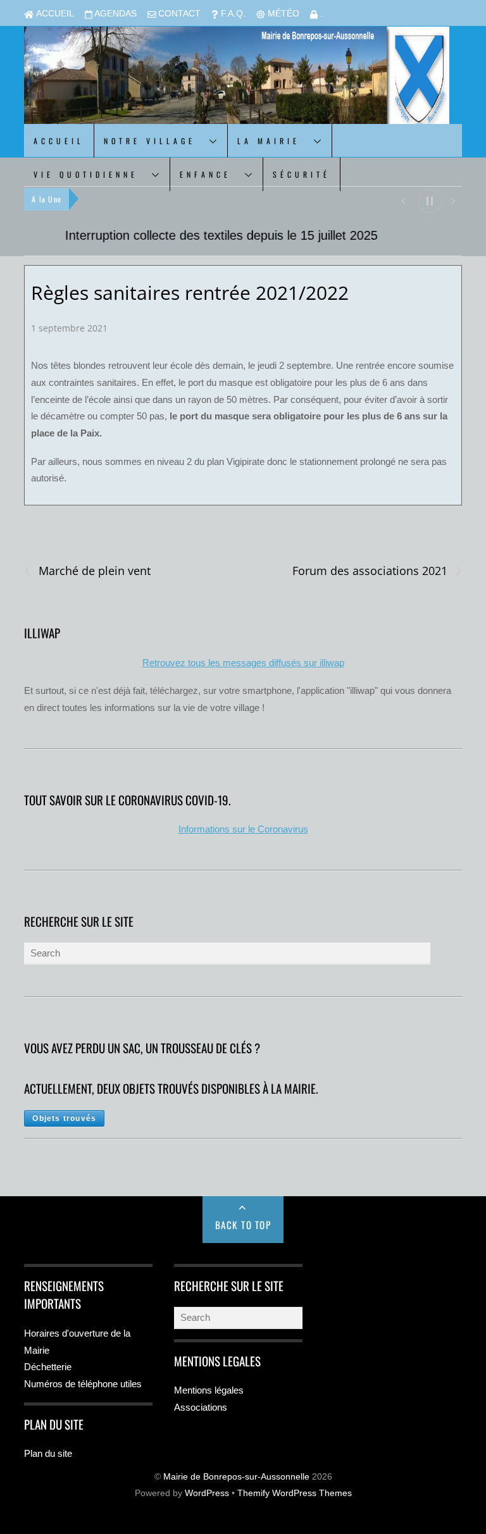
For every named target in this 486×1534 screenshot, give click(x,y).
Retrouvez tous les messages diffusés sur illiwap (243, 662)
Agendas (114, 13)
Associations (200, 1407)
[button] (402, 200)
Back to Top (243, 1225)
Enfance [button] (205, 174)
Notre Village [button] (150, 140)
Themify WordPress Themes (294, 1493)
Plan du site (48, 1453)
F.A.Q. (232, 13)
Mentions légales (209, 1390)
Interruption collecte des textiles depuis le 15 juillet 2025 (180, 235)
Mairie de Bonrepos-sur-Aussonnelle (236, 1476)
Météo (282, 13)
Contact (178, 13)
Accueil (53, 13)
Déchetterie (48, 1366)
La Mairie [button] (268, 140)
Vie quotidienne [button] (86, 174)
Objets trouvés (64, 1118)
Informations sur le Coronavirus (243, 829)
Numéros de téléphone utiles (83, 1383)
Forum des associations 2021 (377, 570)
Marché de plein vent (87, 570)
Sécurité (301, 174)
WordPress (207, 1493)
